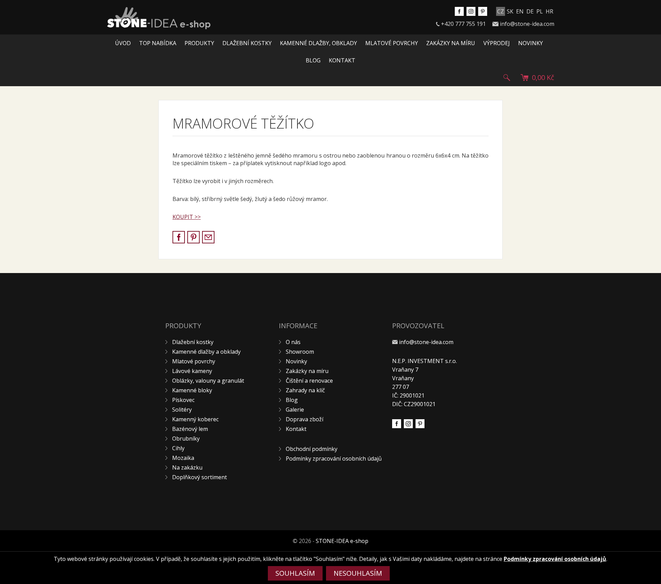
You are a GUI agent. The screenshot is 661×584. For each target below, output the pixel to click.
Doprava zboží (304, 419)
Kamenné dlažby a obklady (206, 351)
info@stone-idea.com (527, 24)
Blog (313, 60)
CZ (500, 11)
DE (530, 11)
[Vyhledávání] (506, 77)
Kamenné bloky (192, 390)
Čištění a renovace (309, 380)
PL (539, 11)
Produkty (199, 43)
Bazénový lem (190, 429)
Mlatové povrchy (391, 43)
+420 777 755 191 (463, 24)
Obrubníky (186, 438)
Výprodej (496, 43)
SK (510, 11)
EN (520, 11)
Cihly (178, 448)
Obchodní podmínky (311, 449)
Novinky (530, 43)
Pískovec (183, 400)
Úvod (123, 43)
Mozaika (183, 458)
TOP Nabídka (157, 43)
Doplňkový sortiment (199, 477)
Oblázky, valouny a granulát (208, 380)
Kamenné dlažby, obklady (318, 43)
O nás (293, 342)
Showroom (300, 351)
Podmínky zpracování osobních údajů (334, 458)
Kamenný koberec (195, 419)
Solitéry (182, 409)
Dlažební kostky (247, 43)
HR (549, 11)
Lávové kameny (192, 371)
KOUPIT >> (186, 217)
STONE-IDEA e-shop (342, 541)
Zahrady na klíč (305, 390)
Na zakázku (187, 467)
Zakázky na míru (450, 43)
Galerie (295, 409)
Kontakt (342, 60)
